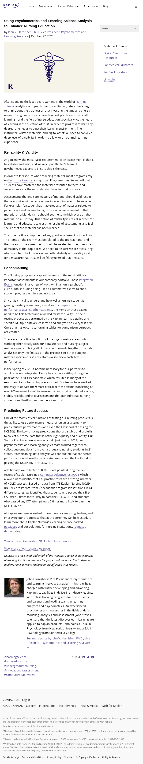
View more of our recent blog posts (27, 548)
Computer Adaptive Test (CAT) (59, 475)
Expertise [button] (89, 6)
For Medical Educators (118, 65)
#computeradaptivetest (19, 675)
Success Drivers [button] (66, 6)
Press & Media (88, 706)
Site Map (68, 757)
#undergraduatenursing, (20, 666)
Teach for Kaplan (111, 706)
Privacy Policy (54, 757)
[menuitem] (31, 6)
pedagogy (10, 527)
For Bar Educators (115, 72)
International (47, 706)
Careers (31, 706)
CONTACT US (11, 700)
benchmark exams (20, 180)
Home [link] (31, 6)
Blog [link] (105, 6)
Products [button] (44, 6)
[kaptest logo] (11, 5)
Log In (26, 700)
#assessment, (30, 670)
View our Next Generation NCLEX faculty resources (37, 541)
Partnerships (67, 706)
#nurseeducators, (16, 661)
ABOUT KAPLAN (13, 706)
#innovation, (12, 670)
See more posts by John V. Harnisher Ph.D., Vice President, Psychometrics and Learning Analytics (59, 640)
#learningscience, (15, 657)
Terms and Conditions (33, 757)
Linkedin (109, 79)
